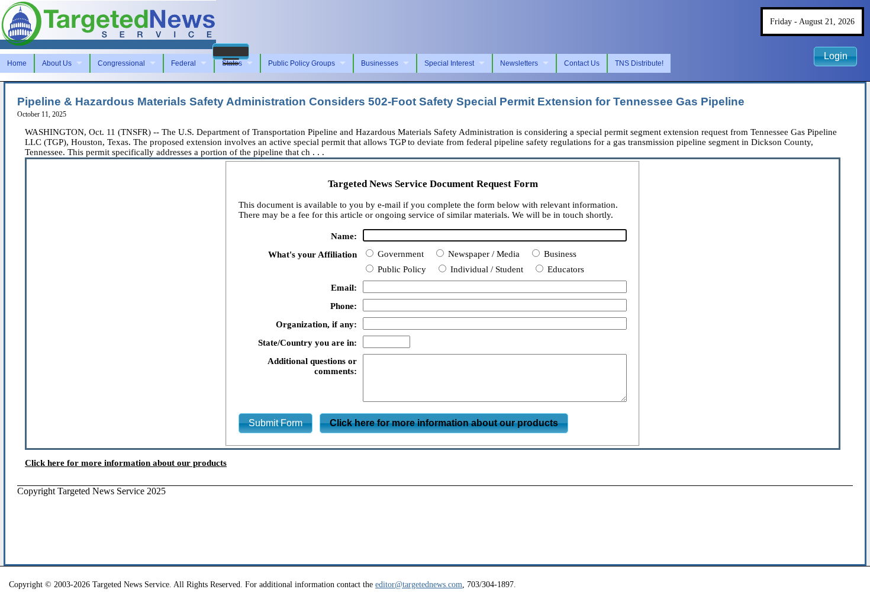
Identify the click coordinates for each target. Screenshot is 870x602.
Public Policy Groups (301, 63)
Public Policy (400, 269)
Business (559, 254)
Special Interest (449, 63)
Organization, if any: (316, 324)
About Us (57, 63)
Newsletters (519, 63)
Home (17, 63)
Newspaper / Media (483, 254)
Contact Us (582, 63)
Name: (344, 236)
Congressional (121, 63)
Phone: (343, 306)
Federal (183, 63)
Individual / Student (485, 269)
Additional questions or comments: (312, 366)
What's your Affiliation (312, 254)
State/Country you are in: (307, 342)
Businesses (379, 63)
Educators (564, 269)
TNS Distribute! (639, 63)
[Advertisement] (232, 523)
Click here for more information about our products (126, 463)
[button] (230, 51)
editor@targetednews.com (418, 584)
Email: (344, 287)
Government (399, 254)
